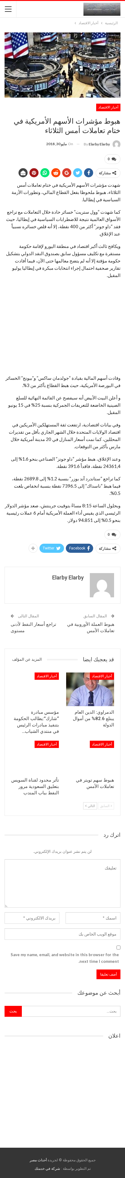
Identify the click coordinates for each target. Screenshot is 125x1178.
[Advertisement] (62, 326)
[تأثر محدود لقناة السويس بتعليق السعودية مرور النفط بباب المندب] (35, 757)
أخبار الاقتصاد (108, 107)
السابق (105, 806)
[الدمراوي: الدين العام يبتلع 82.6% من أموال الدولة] (90, 689)
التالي (91, 806)
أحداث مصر (38, 1160)
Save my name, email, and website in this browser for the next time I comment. (65, 958)
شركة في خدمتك (47, 1168)
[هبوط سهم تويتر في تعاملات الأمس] (90, 757)
